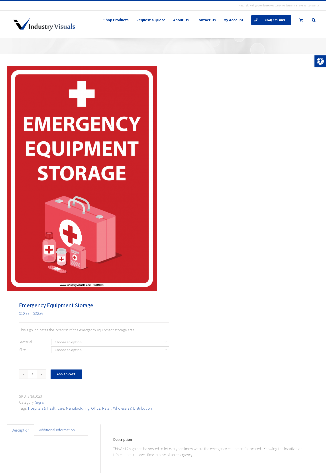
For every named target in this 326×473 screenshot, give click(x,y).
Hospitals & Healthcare (46, 408)
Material (25, 341)
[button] (320, 61)
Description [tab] (20, 430)
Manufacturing (77, 408)
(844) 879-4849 (298, 5)
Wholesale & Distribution (132, 408)
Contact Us (313, 5)
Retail (106, 408)
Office (95, 408)
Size (22, 349)
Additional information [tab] (57, 429)
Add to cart (66, 374)
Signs (39, 402)
